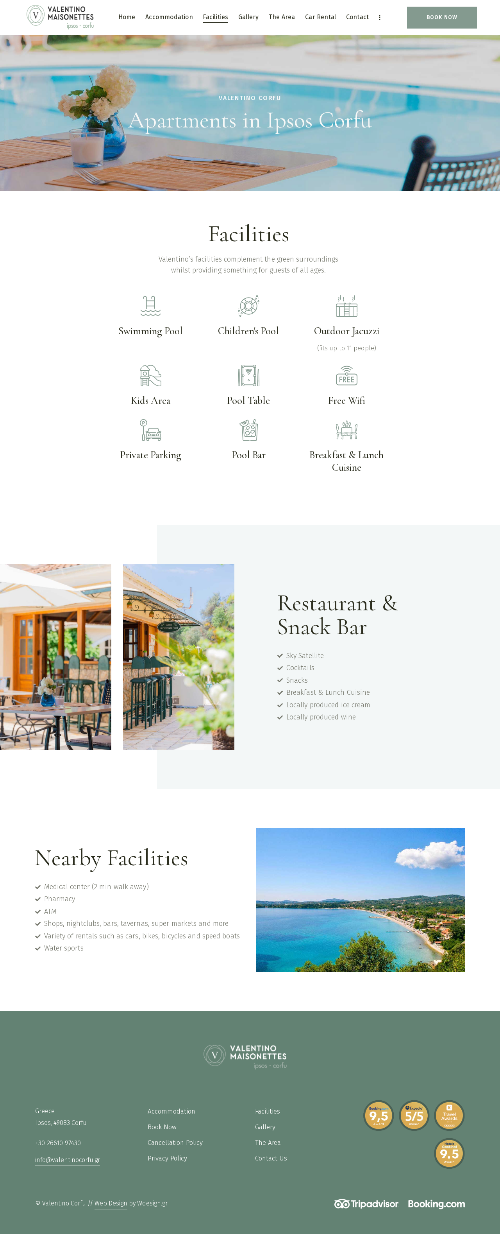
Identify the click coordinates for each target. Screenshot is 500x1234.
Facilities (267, 1111)
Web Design (111, 1203)
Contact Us (271, 1158)
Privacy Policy (167, 1158)
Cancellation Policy (176, 1143)
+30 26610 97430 (58, 1143)
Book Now (162, 1127)
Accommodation (171, 1111)
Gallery (265, 1127)
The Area (268, 1143)
